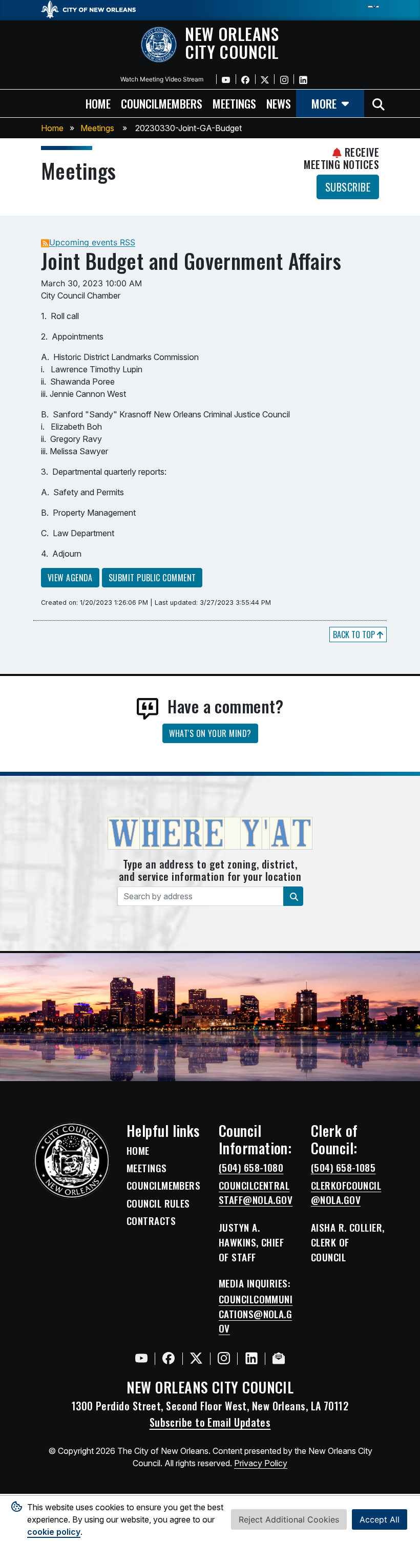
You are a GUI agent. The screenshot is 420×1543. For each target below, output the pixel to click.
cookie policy (53, 1532)
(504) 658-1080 (251, 1167)
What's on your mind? (210, 733)
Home (52, 128)
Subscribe (347, 187)
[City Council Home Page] (71, 1160)
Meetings (97, 128)
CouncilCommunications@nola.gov (255, 1314)
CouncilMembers (163, 1185)
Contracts (151, 1221)
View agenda (70, 578)
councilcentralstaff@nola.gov (255, 1193)
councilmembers (161, 103)
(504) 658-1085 (343, 1167)
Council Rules (158, 1203)
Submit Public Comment (152, 578)
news (278, 103)
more (324, 103)
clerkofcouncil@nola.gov (346, 1193)
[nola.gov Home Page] (93, 9)
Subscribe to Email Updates (210, 1422)
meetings (234, 103)
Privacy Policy (260, 1463)
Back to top (355, 634)
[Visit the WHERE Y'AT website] (210, 836)
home (98, 103)
